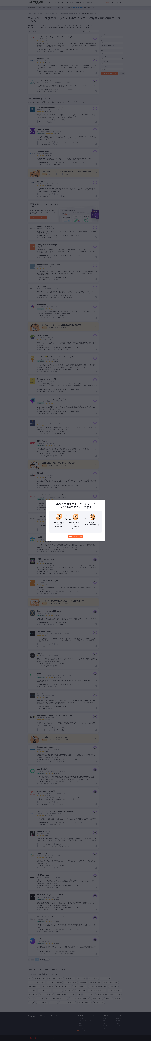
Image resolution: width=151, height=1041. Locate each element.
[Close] (103, 501)
